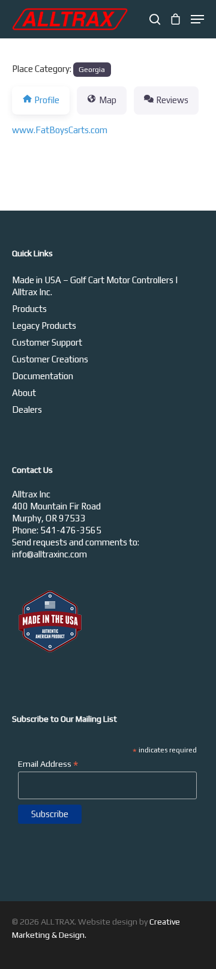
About (24, 393)
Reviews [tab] (172, 100)
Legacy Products (44, 325)
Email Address (48, 764)
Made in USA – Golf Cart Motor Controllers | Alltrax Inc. (95, 286)
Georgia (92, 69)
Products (29, 309)
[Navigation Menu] (197, 19)
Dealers (27, 409)
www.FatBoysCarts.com (59, 130)
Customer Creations (50, 359)
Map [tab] (107, 100)
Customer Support (47, 342)
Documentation (42, 376)
